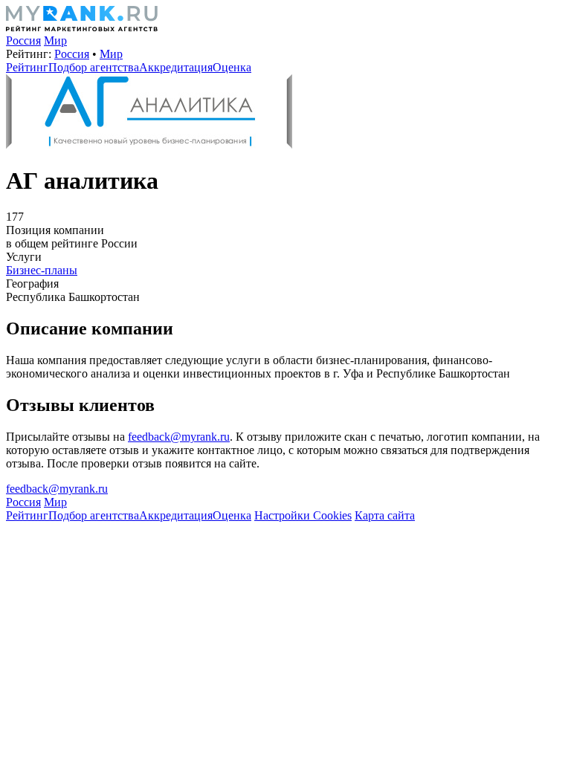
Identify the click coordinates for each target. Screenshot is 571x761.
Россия (23, 40)
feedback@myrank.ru (179, 436)
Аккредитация (176, 67)
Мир (55, 40)
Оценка (232, 67)
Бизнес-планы (41, 270)
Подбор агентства (93, 67)
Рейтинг (27, 67)
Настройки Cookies (303, 515)
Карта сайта (385, 515)
